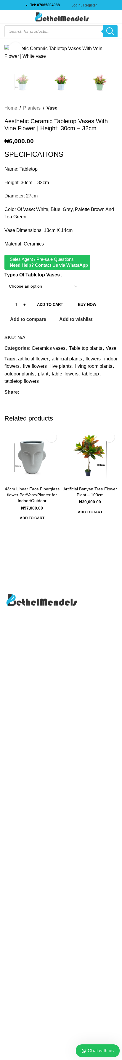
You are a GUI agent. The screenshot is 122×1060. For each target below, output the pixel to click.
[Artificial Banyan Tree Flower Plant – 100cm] (90, 456)
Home (10, 108)
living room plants (93, 366)
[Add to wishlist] (51, 437)
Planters (32, 108)
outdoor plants (19, 373)
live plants (61, 366)
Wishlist (12, 844)
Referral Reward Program (31, 855)
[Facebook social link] (22, 392)
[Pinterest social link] (29, 392)
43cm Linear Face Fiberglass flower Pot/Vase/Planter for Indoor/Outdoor (32, 495)
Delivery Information (25, 974)
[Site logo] (61, 16)
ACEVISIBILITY (61, 1049)
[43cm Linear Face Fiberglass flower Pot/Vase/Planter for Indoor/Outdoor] (32, 456)
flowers (93, 358)
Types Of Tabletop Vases (32, 274)
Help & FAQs (18, 985)
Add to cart (50, 304)
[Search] (110, 31)
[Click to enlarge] (15, 48)
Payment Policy (20, 996)
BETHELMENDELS (60, 1043)
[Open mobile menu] (6, 17)
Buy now (87, 304)
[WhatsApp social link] (37, 392)
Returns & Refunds (24, 1007)
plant (43, 373)
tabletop (90, 373)
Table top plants (85, 348)
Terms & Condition (23, 1018)
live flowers (35, 366)
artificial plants (67, 358)
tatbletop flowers (21, 381)
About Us (14, 800)
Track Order (16, 833)
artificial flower (33, 358)
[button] (32, 520)
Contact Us (16, 811)
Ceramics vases (48, 348)
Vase (51, 108)
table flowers (65, 373)
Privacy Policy (19, 822)
